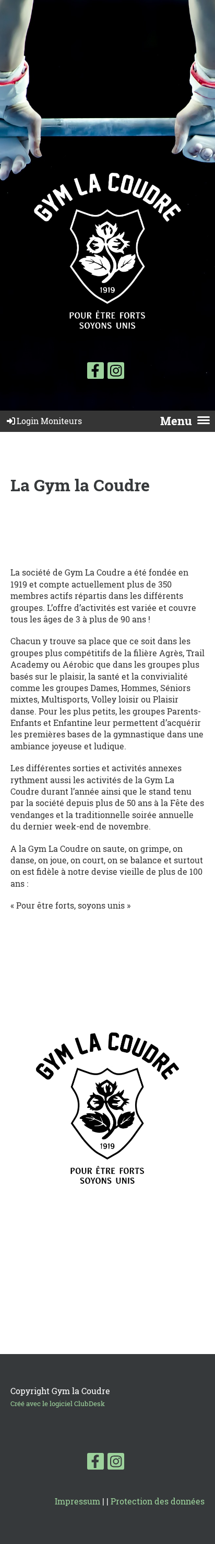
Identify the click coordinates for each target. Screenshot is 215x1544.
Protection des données (158, 1501)
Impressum (77, 1501)
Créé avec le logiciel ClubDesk (57, 1403)
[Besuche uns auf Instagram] (116, 372)
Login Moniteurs (49, 420)
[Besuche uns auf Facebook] (95, 372)
